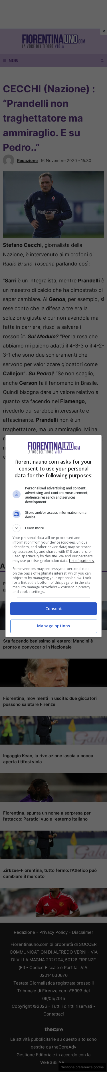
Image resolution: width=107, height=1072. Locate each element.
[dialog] (53, 536)
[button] (54, 528)
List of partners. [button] (81, 560)
